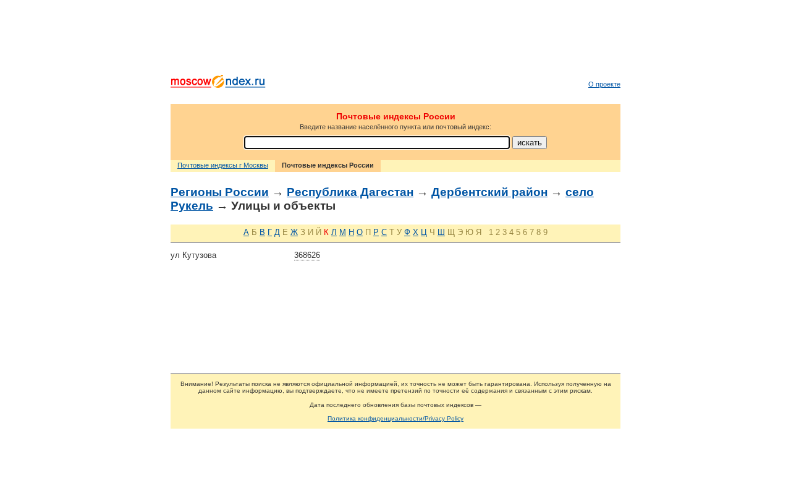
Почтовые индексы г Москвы (222, 165)
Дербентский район (489, 192)
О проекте (604, 84)
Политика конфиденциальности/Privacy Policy (395, 418)
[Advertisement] (395, 40)
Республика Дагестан (350, 192)
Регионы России (220, 192)
